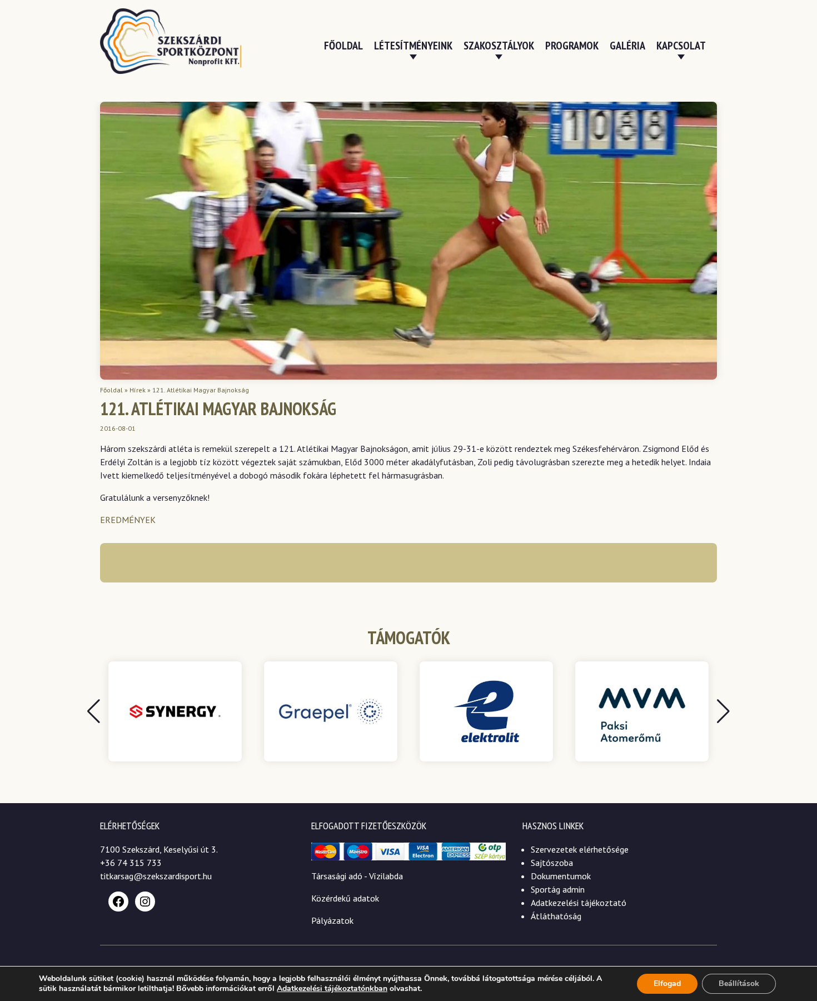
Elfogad (667, 983)
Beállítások (739, 983)
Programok (572, 45)
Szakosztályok (499, 45)
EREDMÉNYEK (128, 519)
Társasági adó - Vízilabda (357, 876)
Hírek (137, 390)
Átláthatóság (556, 916)
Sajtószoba (552, 862)
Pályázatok (332, 920)
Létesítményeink (413, 45)
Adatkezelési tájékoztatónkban (332, 988)
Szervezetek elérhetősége (580, 849)
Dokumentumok (561, 876)
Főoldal (343, 45)
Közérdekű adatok (345, 898)
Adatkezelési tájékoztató (578, 902)
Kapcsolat (681, 45)
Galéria (627, 45)
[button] (723, 711)
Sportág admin (558, 889)
